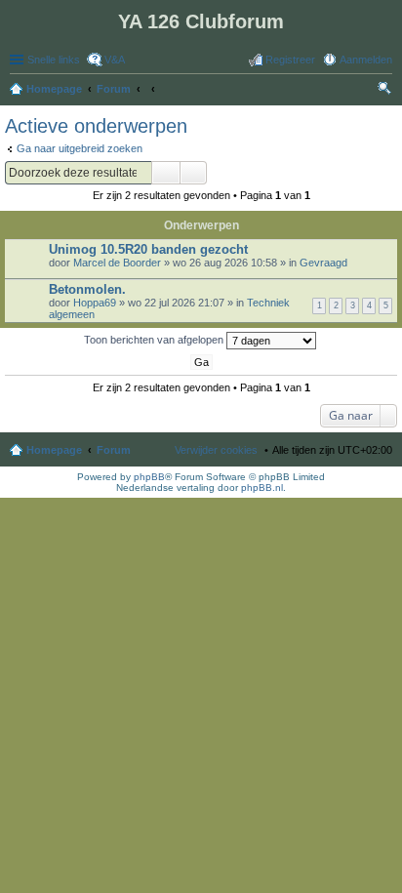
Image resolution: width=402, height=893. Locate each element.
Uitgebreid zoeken (194, 172)
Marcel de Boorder (117, 262)
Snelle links (53, 59)
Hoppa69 (94, 302)
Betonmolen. (87, 289)
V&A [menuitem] (114, 59)
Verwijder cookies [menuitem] (216, 450)
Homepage (54, 450)
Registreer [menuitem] (290, 59)
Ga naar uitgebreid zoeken (79, 148)
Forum (114, 450)
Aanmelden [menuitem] (366, 59)
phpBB (149, 476)
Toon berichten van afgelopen (155, 339)
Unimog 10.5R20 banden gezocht (148, 249)
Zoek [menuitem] (386, 91)
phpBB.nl (262, 487)
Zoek (166, 172)
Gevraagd (323, 262)
